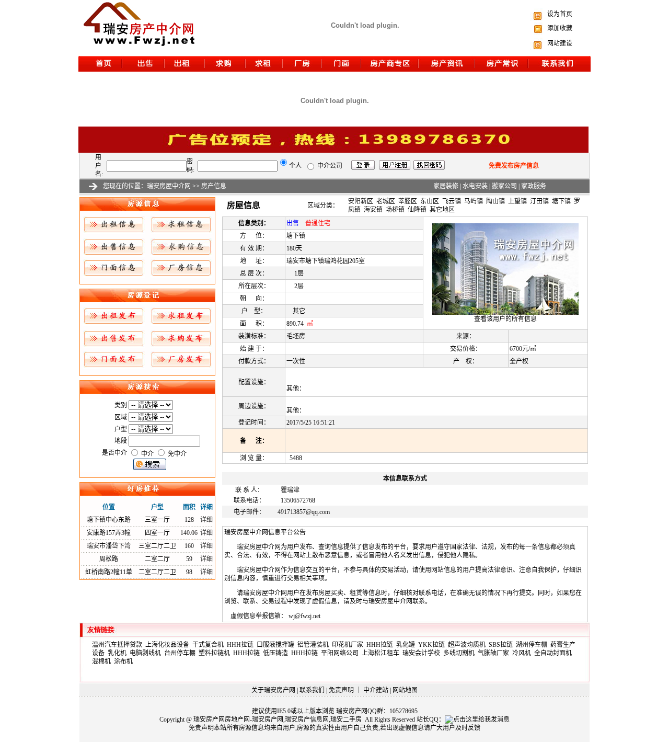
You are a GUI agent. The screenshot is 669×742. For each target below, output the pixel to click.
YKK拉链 (433, 644)
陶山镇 (495, 201)
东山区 (429, 201)
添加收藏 (559, 28)
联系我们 (312, 690)
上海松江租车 (382, 653)
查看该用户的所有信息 (505, 319)
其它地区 (442, 209)
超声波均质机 (468, 644)
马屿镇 (473, 201)
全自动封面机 (553, 653)
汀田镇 (539, 201)
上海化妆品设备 (168, 644)
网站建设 (559, 43)
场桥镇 (395, 209)
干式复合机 (209, 644)
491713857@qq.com (304, 512)
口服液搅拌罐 (277, 644)
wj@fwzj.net (304, 616)
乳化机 (119, 653)
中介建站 (375, 690)
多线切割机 (460, 653)
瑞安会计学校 (422, 653)
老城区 (385, 201)
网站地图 (405, 690)
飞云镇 (451, 201)
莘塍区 (407, 201)
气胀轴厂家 (495, 653)
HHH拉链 (242, 644)
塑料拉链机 (216, 653)
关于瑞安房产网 (273, 690)
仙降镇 (417, 209)
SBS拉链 (502, 644)
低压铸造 (277, 653)
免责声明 (341, 690)
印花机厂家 (349, 644)
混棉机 (103, 661)
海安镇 (373, 209)
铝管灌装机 (314, 644)
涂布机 (124, 661)
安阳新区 (360, 201)
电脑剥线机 (147, 653)
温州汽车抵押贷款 (118, 644)
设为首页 (559, 14)
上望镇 (517, 201)
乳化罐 (407, 644)
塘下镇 (561, 201)
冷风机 (523, 653)
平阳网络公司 (341, 653)
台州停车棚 (181, 653)
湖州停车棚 (533, 644)
